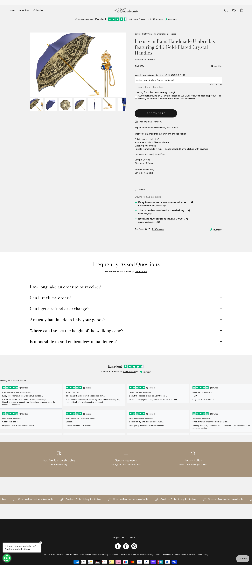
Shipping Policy (146, 554)
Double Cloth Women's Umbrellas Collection (155, 34)
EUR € (133, 537)
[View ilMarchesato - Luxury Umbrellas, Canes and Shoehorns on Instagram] (134, 546)
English (116, 537)
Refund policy (202, 554)
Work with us (133, 554)
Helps (177, 554)
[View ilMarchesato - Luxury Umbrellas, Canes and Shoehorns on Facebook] (118, 546)
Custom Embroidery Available (27, 499)
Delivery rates (168, 554)
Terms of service (188, 554)
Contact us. (141, 271)
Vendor (157, 554)
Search (124, 554)
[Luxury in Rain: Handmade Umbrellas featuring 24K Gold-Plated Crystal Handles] (36, 104)
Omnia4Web (113, 554)
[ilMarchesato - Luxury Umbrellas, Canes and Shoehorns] (126, 10)
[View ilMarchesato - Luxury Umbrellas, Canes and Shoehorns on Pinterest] (126, 546)
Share (142, 189)
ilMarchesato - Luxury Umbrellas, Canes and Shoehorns (74, 554)
